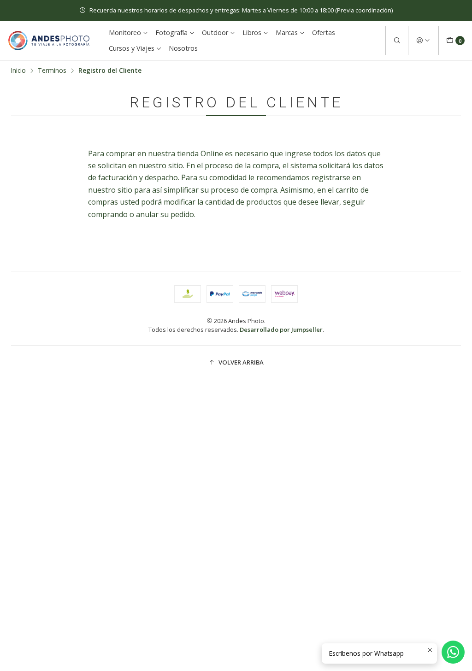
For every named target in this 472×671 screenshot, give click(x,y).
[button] (236, 362)
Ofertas (323, 32)
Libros (251, 32)
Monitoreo (125, 32)
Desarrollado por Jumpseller (281, 329)
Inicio (18, 70)
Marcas (287, 32)
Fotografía (171, 32)
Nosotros (183, 48)
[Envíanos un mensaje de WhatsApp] (453, 652)
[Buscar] (396, 40)
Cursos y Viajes (131, 48)
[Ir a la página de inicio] (49, 40)
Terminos (52, 70)
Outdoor (215, 32)
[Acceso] (423, 40)
